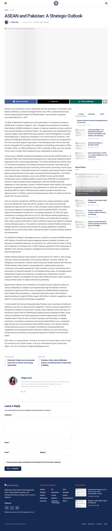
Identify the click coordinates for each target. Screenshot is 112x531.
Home (6, 10)
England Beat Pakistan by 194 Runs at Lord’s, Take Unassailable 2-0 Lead (97, 491)
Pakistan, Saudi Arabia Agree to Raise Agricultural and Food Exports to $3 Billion (97, 223)
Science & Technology (55, 502)
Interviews (55, 492)
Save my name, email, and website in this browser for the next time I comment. (34, 462)
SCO (64, 489)
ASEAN (12, 10)
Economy (43, 501)
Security (66, 492)
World (65, 501)
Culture (42, 495)
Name (7, 442)
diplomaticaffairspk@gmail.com (23, 512)
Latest (41, 22)
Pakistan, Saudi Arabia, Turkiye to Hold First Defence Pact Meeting (97, 212)
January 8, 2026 (27, 22)
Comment (9, 415)
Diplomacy (43, 498)
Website (43, 452)
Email (7, 452)
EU (52, 489)
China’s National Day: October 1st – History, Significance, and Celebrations (97, 155)
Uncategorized (68, 498)
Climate (42, 492)
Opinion (46, 22)
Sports (65, 495)
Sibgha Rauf (15, 22)
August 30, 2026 (83, 193)
